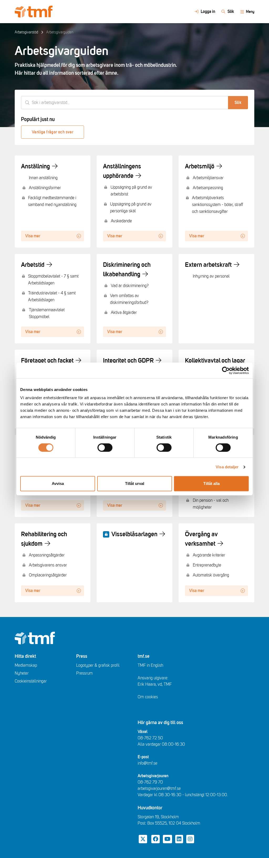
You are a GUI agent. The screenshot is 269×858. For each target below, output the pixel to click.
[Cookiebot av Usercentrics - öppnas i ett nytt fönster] (226, 370)
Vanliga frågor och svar (52, 132)
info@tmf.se (147, 763)
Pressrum (84, 673)
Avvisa (58, 483)
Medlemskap (26, 665)
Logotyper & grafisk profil (98, 665)
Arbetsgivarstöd (26, 32)
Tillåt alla (211, 483)
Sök (238, 103)
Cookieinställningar (31, 681)
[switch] (104, 447)
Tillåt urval (134, 483)
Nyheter (22, 673)
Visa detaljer (227, 467)
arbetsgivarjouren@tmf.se (159, 788)
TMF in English (150, 665)
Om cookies (148, 697)
